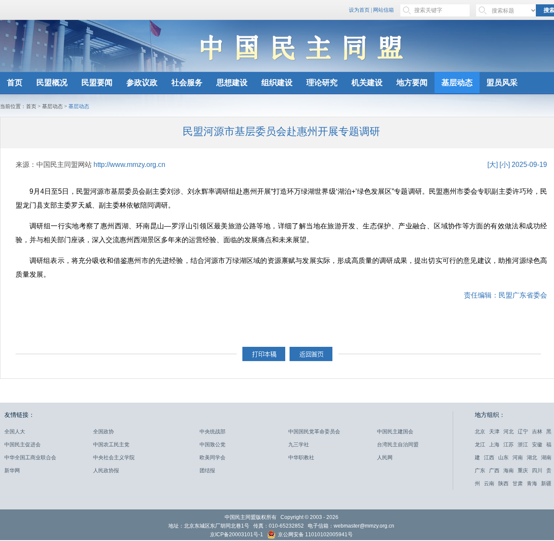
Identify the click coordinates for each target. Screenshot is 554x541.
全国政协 (103, 432)
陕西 (503, 483)
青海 (532, 483)
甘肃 (517, 483)
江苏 (508, 445)
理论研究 (322, 82)
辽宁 (523, 432)
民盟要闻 (97, 82)
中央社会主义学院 (114, 458)
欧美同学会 (212, 458)
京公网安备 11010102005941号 (315, 535)
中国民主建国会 (395, 432)
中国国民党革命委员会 (314, 432)
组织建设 (277, 82)
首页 (15, 82)
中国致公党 (212, 445)
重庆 (523, 470)
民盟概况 (52, 82)
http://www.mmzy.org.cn (129, 164)
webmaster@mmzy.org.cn (364, 526)
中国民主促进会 (22, 445)
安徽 (537, 445)
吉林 (537, 432)
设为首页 (359, 10)
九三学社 (298, 445)
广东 (480, 470)
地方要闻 (412, 82)
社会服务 (187, 82)
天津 (494, 432)
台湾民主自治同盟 (398, 445)
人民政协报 (106, 470)
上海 (494, 445)
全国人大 (14, 432)
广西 (494, 470)
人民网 (385, 458)
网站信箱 (383, 10)
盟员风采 (502, 82)
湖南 (546, 458)
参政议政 (142, 82)
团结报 (207, 470)
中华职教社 (301, 458)
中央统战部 (212, 432)
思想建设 (232, 82)
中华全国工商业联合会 (30, 458)
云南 (489, 483)
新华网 (12, 470)
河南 (517, 458)
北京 (480, 432)
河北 (508, 432)
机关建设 (367, 82)
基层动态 (457, 82)
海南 (508, 470)
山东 (503, 458)
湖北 (532, 458)
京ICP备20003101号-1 (236, 534)
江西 (489, 458)
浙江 (523, 445)
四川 (537, 470)
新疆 (546, 483)
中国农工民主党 (111, 445)
